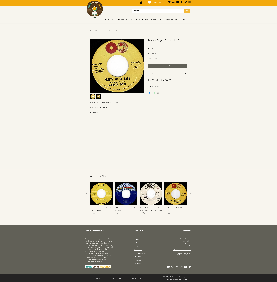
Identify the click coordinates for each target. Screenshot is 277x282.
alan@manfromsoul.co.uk (182, 250)
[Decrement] (150, 58)
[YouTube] (177, 2)
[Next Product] (190, 193)
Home (92, 31)
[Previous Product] (86, 193)
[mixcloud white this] (172, 266)
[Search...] (187, 11)
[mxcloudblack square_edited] (173, 2)
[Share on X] (158, 93)
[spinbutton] (153, 58)
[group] (138, 199)
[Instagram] (189, 2)
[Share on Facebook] (149, 93)
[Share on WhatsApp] (153, 93)
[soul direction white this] (168, 266)
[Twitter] (185, 2)
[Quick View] (101, 193)
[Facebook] (181, 2)
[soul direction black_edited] (169, 2)
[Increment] (156, 58)
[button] (140, 2)
